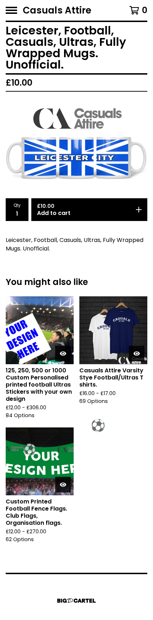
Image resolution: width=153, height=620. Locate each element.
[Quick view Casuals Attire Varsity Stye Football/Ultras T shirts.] (136, 353)
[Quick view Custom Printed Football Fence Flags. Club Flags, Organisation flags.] (63, 484)
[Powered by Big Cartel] (76, 600)
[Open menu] (11, 10)
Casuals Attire (57, 10)
